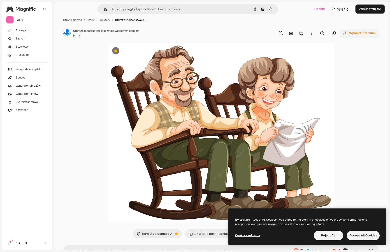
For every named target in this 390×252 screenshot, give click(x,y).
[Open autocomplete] (104, 9)
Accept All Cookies (363, 235)
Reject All (328, 235)
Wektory (105, 20)
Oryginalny (138, 51)
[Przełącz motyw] (26, 243)
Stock (91, 20)
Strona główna (72, 20)
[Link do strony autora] (67, 33)
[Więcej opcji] (311, 33)
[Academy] (18, 243)
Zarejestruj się (370, 9)
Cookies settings (247, 235)
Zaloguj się (340, 9)
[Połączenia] (10, 243)
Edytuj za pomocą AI (155, 235)
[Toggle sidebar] (44, 9)
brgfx (76, 35)
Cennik (319, 9)
